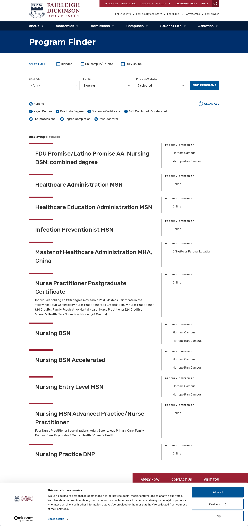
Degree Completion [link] (77, 119)
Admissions (100, 26)
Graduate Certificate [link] (106, 111)
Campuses (135, 26)
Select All (37, 64)
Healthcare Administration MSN (79, 184)
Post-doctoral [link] (108, 119)
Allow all (218, 492)
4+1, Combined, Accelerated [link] (148, 111)
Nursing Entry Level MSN (69, 386)
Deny (218, 515)
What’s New (111, 3)
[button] (215, 3)
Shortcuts (161, 3)
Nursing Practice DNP (65, 454)
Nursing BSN (53, 333)
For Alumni (173, 14)
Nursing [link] (38, 103)
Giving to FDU (128, 3)
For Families (212, 14)
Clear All (211, 103)
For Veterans (192, 14)
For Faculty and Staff (149, 14)
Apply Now (150, 479)
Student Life (171, 26)
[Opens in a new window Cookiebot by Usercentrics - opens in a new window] (23, 519)
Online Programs (186, 3)
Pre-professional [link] (44, 119)
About (34, 26)
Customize (215, 503)
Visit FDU (211, 479)
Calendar (145, 3)
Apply (204, 3)
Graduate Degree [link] (72, 111)
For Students (123, 14)
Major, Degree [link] (42, 111)
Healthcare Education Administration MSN (93, 207)
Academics (65, 26)
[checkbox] (64, 64)
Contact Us (181, 479)
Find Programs (204, 85)
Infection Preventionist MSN (74, 229)
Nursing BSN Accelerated (70, 359)
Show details (56, 518)
